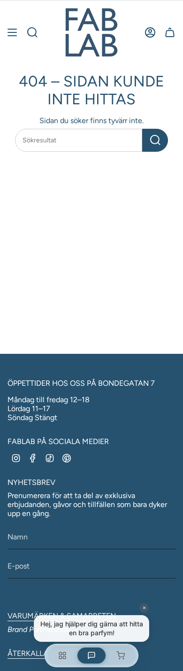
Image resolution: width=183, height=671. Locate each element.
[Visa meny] (12, 32)
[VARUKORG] (170, 32)
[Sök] (155, 140)
